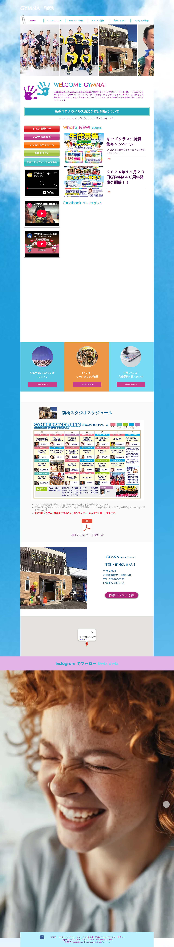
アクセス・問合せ (115, 937)
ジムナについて (64, 937)
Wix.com (106, 942)
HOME (53, 937)
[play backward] (23, 50)
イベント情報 (87, 937)
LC (65, 84)
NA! (101, 84)
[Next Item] (166, 804)
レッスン (76, 937)
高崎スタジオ (100, 937)
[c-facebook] (42, 937)
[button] (39, 50)
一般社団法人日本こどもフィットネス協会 (72, 92)
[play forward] (150, 50)
